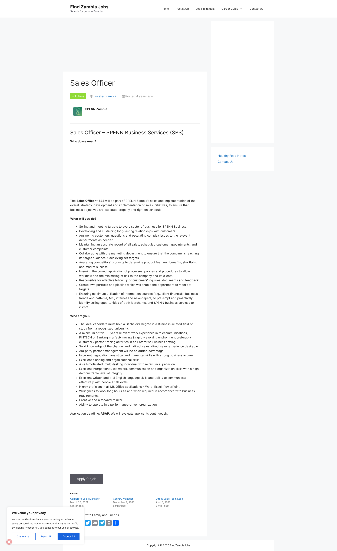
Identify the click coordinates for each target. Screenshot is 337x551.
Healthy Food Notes (232, 155)
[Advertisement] (135, 45)
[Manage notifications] (9, 542)
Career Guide (230, 8)
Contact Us (256, 8)
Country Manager (123, 498)
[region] (45, 525)
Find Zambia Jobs (89, 6)
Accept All (69, 536)
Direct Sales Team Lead (169, 498)
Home (165, 8)
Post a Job (182, 8)
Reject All (46, 536)
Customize (23, 536)
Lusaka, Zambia (105, 96)
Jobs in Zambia (205, 8)
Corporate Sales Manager (85, 498)
